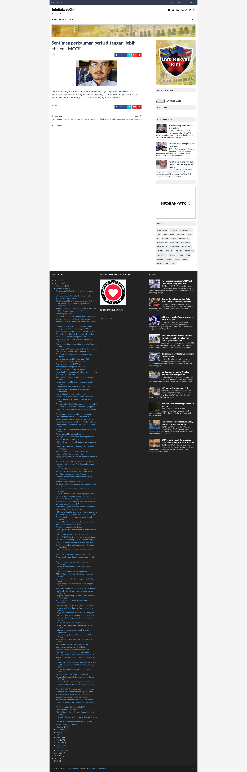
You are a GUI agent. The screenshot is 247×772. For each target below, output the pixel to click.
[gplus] (177, 10)
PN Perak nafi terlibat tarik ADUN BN (70, 707)
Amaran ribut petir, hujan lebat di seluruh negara (75, 540)
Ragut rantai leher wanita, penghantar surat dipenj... (76, 588)
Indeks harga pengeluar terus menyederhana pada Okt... (76, 410)
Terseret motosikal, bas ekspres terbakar (72, 649)
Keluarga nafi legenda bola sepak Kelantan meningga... (73, 631)
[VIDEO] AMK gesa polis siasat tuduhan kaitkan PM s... (76, 531)
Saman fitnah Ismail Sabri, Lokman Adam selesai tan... (75, 558)
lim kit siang (174, 247)
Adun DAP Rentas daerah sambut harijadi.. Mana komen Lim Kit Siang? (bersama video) (176, 338)
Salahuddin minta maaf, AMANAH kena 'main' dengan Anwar (176, 282)
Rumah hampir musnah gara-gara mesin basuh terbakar (74, 518)
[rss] (194, 10)
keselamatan (162, 242)
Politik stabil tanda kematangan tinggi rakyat (73, 469)
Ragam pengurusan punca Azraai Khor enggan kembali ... (74, 584)
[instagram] (190, 10)
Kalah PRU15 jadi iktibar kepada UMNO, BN (73, 336)
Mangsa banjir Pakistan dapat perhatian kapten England (75, 490)
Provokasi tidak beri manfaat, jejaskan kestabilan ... (76, 682)
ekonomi (180, 234)
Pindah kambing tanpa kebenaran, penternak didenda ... (74, 355)
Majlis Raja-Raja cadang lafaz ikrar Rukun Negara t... (76, 331)
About (180, 2)
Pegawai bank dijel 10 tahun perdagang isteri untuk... (74, 383)
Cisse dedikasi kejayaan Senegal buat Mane (73, 496)
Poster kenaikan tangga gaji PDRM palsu (72, 451)
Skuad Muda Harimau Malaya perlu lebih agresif (74, 699)
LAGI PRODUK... (107, 318)
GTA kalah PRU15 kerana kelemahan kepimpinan (75, 406)
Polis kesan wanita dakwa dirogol (69, 527)
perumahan (161, 255)
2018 (56, 761)
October (60, 727)
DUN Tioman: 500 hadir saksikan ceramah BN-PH (75, 301)
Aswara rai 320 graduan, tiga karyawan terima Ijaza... (76, 499)
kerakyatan (183, 238)
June (58, 737)
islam (189, 234)
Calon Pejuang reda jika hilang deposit (71, 361)
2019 (56, 758)
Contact (190, 2)
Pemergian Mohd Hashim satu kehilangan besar (75, 436)
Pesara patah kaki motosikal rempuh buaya (73, 554)
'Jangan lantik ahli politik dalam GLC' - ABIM (73, 359)
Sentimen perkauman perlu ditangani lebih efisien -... (76, 514)
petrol (172, 255)
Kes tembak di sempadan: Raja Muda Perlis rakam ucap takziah (176, 300)
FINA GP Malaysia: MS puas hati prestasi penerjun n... (76, 703)
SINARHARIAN (90, 97)
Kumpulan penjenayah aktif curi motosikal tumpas (76, 506)
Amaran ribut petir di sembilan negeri (70, 369)
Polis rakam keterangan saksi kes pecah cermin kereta (74, 619)
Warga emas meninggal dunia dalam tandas (73, 319)
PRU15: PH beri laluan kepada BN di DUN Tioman (75, 615)
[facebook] (169, 10)
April (58, 743)
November (60, 288)
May (58, 740)
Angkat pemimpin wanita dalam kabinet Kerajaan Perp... (75, 425)
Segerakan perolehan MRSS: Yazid (69, 364)
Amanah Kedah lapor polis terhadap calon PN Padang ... (74, 563)
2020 (56, 755)
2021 (56, 753)
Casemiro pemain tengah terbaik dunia (71, 571)
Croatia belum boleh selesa (67, 709)
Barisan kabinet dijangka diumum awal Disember (75, 334)
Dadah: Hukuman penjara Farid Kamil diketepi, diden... (74, 400)
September (61, 729)
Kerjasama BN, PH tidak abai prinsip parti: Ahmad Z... (75, 658)
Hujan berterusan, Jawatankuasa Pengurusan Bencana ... (74, 340)
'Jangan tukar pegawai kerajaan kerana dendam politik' (74, 626)
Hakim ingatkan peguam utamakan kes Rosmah (74, 605)
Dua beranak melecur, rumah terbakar (71, 647)
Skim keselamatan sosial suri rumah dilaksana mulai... (76, 308)
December (60, 286)
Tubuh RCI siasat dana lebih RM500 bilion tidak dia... (76, 422)
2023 (56, 280)
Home (171, 2)
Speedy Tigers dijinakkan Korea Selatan (72, 697)
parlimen (169, 251)
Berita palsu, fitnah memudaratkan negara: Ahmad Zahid (76, 485)
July (58, 735)
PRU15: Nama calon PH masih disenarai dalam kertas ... (74, 551)
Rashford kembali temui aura (67, 374)
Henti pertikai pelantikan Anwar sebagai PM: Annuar (73, 636)
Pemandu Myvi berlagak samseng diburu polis (74, 471)
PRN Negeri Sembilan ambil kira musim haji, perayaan (76, 512)
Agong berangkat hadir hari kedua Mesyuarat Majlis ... (76, 458)
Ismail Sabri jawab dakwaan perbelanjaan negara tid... (75, 685)
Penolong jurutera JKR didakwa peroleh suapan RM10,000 (75, 448)
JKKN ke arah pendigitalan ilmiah (69, 481)
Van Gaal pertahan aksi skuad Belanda (71, 474)
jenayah (165, 238)
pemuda (179, 251)
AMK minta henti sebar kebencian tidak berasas (75, 419)
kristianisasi (162, 247)
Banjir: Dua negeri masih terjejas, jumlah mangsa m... (76, 316)
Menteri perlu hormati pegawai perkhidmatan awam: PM (74, 670)
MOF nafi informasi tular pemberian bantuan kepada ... (76, 718)
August (59, 732)
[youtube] (186, 10)
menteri (160, 251)
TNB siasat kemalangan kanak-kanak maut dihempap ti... (73, 390)
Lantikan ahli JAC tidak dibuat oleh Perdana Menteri (76, 349)
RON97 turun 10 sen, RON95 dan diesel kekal (74, 326)
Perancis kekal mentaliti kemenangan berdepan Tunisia (75, 678)
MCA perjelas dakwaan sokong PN (69, 311)
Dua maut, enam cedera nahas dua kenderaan (74, 722)
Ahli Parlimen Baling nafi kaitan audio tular (72, 534)
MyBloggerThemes (99, 768)
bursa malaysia (186, 230)
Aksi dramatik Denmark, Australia (69, 509)
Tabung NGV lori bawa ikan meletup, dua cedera (75, 522)
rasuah (160, 259)
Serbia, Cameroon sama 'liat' (67, 724)
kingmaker (185, 242)
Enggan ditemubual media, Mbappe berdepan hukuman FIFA (74, 601)
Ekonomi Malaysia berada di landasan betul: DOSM (76, 387)
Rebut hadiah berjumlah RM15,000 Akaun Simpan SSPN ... (75, 666)
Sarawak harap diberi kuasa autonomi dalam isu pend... (74, 640)
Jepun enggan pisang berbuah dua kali (71, 366)
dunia (172, 234)
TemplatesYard (73, 768)
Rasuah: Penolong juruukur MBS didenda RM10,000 (76, 461)
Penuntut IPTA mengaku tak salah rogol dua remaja (76, 372)
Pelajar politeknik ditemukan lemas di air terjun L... (75, 613)
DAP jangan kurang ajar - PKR (174, 388)
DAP (158, 234)
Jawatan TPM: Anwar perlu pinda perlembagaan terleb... (75, 378)
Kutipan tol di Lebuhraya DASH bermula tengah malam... (75, 465)
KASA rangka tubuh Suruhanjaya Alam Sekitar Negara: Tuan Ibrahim (177, 441)
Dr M (165, 234)
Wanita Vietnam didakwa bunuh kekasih (72, 644)
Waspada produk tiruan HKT (67, 504)
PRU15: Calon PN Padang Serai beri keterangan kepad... (75, 575)
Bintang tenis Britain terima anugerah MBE (73, 329)
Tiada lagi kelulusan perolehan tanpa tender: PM (75, 655)
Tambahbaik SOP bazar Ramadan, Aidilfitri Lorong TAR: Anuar (177, 423)
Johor (173, 238)
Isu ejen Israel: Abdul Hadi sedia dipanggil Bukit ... (75, 493)
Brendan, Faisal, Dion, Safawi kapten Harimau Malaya (76, 404)
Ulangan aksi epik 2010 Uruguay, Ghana (71, 623)
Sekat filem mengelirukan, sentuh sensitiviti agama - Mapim (181, 164)
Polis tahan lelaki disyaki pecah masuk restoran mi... (76, 694)
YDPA (173, 263)
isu (158, 238)
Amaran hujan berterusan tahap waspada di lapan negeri (75, 345)
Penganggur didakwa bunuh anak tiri (70, 434)
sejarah (169, 259)
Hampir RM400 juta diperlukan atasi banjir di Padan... (76, 537)
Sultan (185, 259)
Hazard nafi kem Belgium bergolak (69, 454)
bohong (173, 230)
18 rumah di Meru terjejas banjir (68, 524)
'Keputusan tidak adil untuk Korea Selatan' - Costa (76, 662)
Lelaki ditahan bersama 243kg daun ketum (72, 417)
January (59, 750)
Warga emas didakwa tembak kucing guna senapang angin (76, 430)
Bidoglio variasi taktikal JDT (67, 298)
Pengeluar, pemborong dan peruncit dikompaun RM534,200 (75, 597)
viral (167, 263)
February (60, 748)
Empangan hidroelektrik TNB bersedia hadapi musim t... (74, 567)
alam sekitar (162, 230)
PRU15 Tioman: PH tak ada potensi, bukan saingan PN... (76, 443)
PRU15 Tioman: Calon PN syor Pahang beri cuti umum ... (75, 713)
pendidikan (189, 251)
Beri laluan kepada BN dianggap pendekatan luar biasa (75, 580)
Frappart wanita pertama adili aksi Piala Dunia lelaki (76, 501)
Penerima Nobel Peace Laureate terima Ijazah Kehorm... (74, 478)
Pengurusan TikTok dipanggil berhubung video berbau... (74, 292)
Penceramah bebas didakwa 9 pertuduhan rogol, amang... (75, 609)
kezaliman (174, 242)
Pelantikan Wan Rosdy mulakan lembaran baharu (75, 689)
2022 (56, 283)
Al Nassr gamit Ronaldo (65, 313)
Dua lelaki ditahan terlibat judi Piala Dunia (72, 652)
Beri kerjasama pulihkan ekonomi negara (72, 674)
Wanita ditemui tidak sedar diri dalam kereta (73, 296)
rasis (188, 255)
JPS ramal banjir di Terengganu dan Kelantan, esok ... (76, 322)
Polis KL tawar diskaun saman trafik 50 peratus (74, 396)
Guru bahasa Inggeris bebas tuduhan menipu (74, 351)
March (59, 745)
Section (62, 19)
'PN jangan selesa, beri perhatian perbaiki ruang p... (76, 542)
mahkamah (186, 247)
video (159, 263)
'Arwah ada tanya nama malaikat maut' (71, 394)
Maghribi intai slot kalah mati (67, 439)
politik (180, 255)
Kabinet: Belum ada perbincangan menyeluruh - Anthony (75, 592)
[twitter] (173, 10)
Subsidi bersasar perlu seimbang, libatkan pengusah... (72, 305)
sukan (177, 259)
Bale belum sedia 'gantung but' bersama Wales (74, 414)
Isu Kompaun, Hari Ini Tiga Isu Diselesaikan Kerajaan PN (175, 373)
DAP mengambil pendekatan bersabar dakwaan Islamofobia (75, 546)
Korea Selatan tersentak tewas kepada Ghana (74, 692)
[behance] (182, 10)
